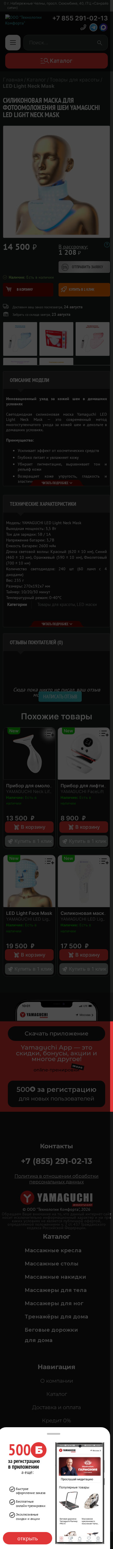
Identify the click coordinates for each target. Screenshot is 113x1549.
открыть (27, 1538)
